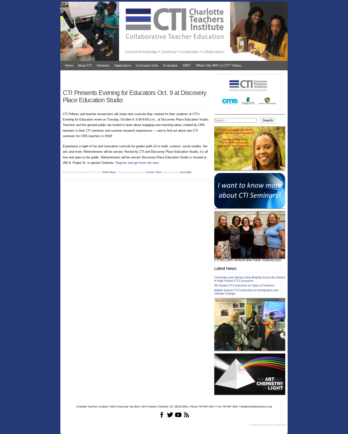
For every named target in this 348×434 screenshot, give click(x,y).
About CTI (85, 65)
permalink (186, 172)
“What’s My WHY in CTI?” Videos (218, 65)
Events (150, 172)
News (159, 172)
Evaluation (170, 65)
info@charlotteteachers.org (256, 406)
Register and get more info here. (138, 163)
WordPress (279, 424)
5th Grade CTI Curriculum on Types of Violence (244, 285)
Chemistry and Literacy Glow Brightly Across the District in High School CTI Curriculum (249, 279)
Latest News (225, 268)
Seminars (103, 65)
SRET (187, 65)
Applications (122, 65)
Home (69, 65)
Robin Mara (109, 172)
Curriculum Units (147, 65)
